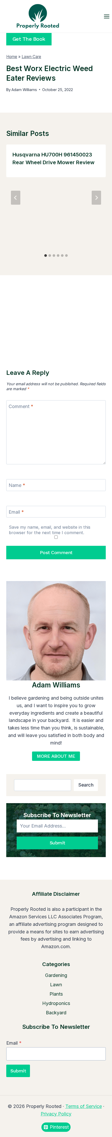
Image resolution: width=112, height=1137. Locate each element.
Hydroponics (56, 1003)
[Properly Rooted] (36, 16)
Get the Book (29, 39)
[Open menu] (106, 16)
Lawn (56, 984)
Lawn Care (31, 56)
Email (16, 512)
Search (85, 785)
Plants (56, 994)
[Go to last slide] (15, 198)
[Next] (96, 198)
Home (11, 56)
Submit (57, 842)
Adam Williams (24, 89)
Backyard (56, 1012)
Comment (21, 406)
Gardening (56, 975)
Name (17, 485)
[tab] (45, 255)
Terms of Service (83, 1106)
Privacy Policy (56, 1114)
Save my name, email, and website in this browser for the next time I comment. (49, 530)
